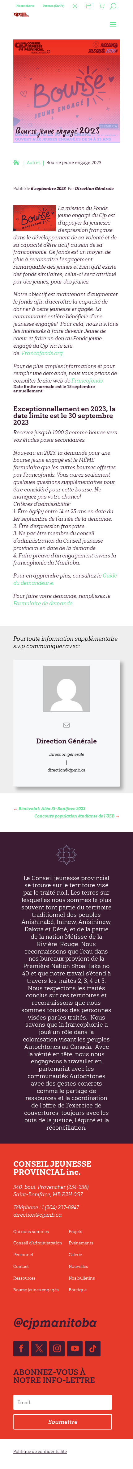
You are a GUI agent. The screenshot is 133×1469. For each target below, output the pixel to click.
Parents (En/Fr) (53, 5)
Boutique (78, 1290)
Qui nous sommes (31, 1231)
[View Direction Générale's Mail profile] (66, 725)
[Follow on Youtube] (75, 1348)
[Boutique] (87, 7)
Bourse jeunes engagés (36, 1290)
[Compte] (74, 7)
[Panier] (101, 7)
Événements (81, 1243)
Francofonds (87, 380)
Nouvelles (78, 1266)
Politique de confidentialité (40, 1451)
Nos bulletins (82, 1278)
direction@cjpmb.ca (66, 770)
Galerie (75, 1254)
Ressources (24, 1278)
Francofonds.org (42, 353)
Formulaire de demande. (43, 603)
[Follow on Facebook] (21, 1348)
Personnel (23, 1254)
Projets (75, 1231)
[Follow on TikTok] (93, 1348)
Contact (21, 1266)
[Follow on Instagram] (57, 1348)
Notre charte (25, 5)
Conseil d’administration (37, 1243)
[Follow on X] (39, 1348)
